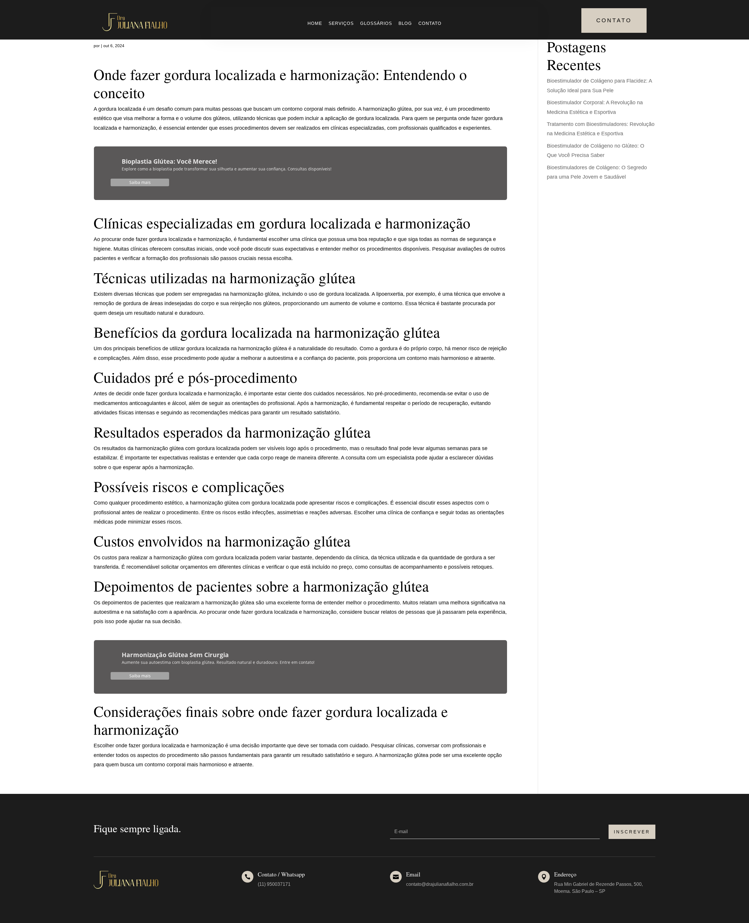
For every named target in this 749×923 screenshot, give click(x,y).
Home (314, 23)
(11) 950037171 (274, 884)
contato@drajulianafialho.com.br (439, 884)
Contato (430, 23)
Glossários (376, 23)
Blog (405, 23)
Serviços (341, 23)
